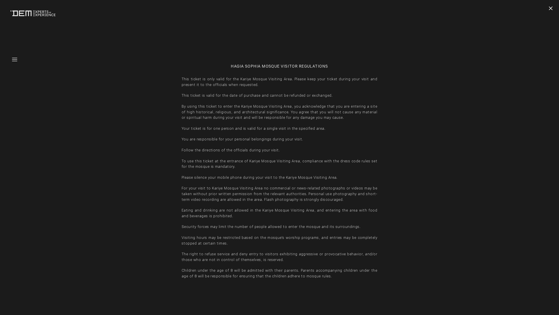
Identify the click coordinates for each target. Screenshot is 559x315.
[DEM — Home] (32, 13)
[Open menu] (14, 60)
